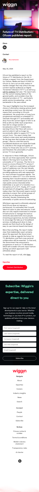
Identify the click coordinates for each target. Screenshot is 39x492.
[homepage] (19, 371)
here (28, 255)
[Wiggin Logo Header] (10, 5)
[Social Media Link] (19, 461)
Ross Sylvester (14, 59)
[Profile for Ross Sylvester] (4, 62)
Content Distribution (15, 267)
